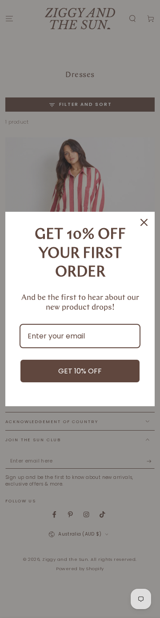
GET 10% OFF (80, 371)
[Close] (144, 222)
